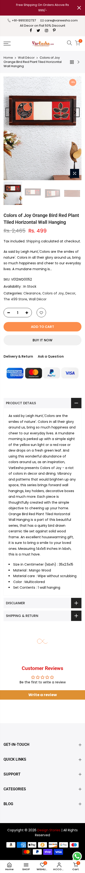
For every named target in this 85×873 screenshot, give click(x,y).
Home (8, 57)
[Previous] (10, 112)
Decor (70, 293)
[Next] (75, 112)
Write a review (42, 695)
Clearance (32, 293)
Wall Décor (26, 57)
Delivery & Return (18, 356)
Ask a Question (51, 356)
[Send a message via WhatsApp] (77, 856)
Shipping (33, 241)
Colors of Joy (53, 293)
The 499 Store (15, 299)
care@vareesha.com (61, 20)
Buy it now (42, 340)
